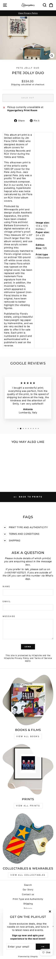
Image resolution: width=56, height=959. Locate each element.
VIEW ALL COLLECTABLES (28, 875)
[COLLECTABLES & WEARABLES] (28, 838)
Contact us (28, 894)
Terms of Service (43, 658)
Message (9, 616)
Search (28, 885)
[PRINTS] (28, 769)
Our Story (28, 889)
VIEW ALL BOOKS (28, 736)
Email (7, 601)
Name (6, 586)
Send (28, 647)
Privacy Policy (22, 658)
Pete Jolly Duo (27, 68)
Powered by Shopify (28, 956)
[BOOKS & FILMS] (28, 700)
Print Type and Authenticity (28, 899)
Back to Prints (30, 497)
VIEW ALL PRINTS (28, 806)
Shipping (15, 84)
